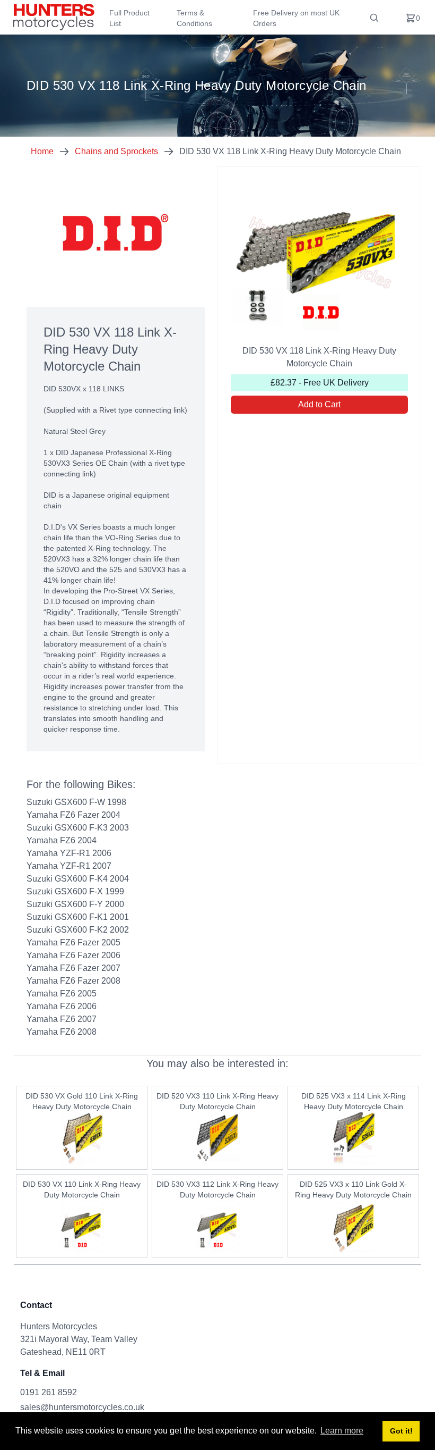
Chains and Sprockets (116, 151)
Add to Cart (319, 404)
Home (42, 151)
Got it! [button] (401, 1431)
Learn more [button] (341, 1430)
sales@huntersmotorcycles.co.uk (82, 1407)
